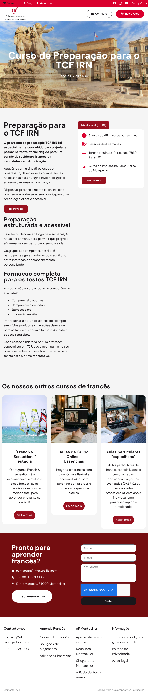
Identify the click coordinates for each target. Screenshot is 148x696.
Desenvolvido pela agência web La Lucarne (120, 690)
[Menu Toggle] (57, 14)
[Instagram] (120, 3)
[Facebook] (114, 3)
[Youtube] (126, 3)
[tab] (93, 125)
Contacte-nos (12, 690)
